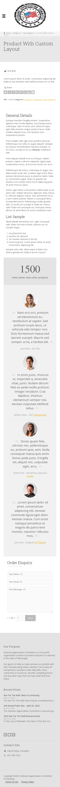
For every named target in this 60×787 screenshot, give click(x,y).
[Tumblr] (25, 92)
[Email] (5, 92)
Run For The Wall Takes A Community (21, 695)
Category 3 (38, 99)
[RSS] (5, 734)
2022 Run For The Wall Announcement (22, 716)
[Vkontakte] (33, 92)
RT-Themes (40, 542)
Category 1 (28, 99)
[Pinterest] (21, 92)
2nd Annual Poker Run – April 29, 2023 (22, 705)
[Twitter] (9, 92)
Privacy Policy (27, 781)
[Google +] (17, 92)
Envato (30, 476)
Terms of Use (11, 781)
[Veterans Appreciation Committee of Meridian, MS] (30, 15)
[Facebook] (13, 92)
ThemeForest (39, 414)
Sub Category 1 (50, 99)
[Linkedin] (29, 92)
